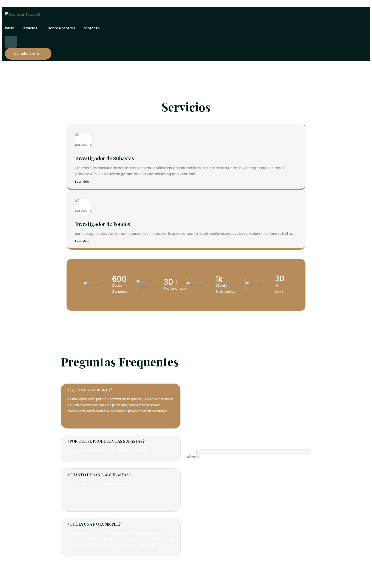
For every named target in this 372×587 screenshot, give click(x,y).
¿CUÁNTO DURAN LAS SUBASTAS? (99, 474)
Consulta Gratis (26, 53)
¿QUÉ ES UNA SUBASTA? (89, 389)
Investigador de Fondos (102, 223)
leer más (82, 182)
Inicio (9, 28)
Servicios (29, 28)
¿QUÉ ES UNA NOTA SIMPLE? (94, 524)
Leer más (82, 241)
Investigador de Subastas (104, 158)
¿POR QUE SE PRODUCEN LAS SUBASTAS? (106, 441)
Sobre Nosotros (61, 28)
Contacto (91, 28)
